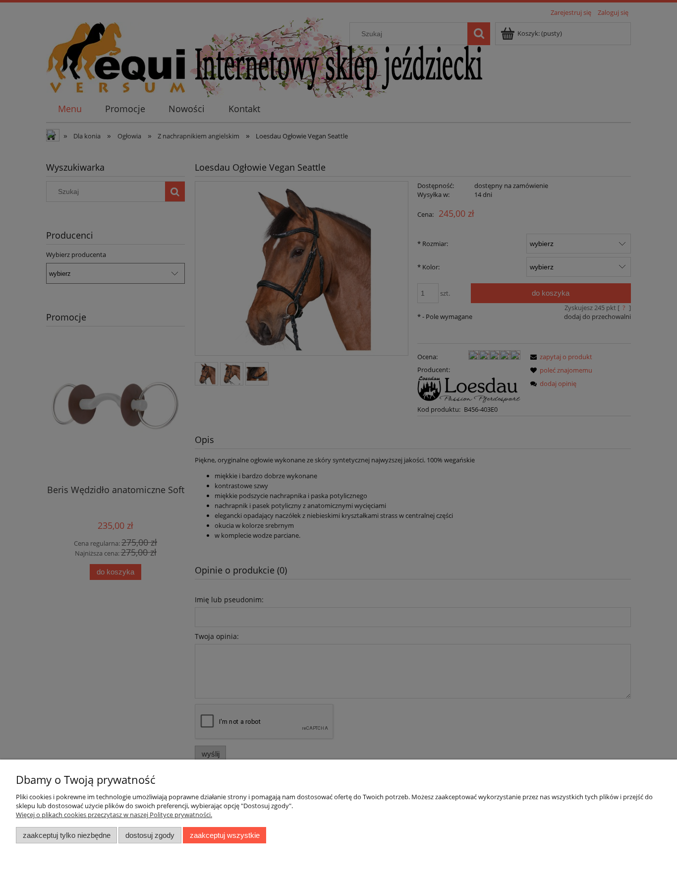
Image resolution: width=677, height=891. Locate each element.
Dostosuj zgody (149, 835)
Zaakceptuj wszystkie (225, 835)
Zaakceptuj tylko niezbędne (67, 835)
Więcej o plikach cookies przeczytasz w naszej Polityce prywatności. (114, 814)
